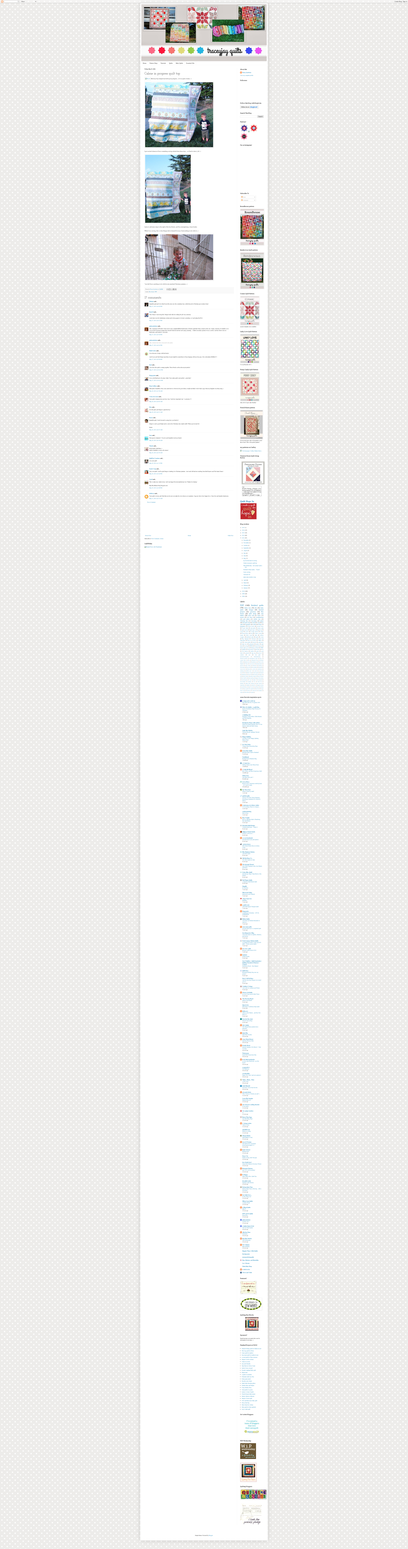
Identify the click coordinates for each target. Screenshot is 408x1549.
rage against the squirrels (249, 688)
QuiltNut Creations (154, 458)
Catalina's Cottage (247, 986)
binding (260, 665)
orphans (248, 685)
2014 (243, 530)
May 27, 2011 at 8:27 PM (155, 320)
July (245, 553)
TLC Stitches (246, 1245)
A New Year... (245, 1081)
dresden (258, 649)
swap (258, 622)
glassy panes (245, 676)
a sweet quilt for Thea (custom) (249, 1357)
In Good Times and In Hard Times (250, 994)
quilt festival (245, 630)
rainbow (242, 655)
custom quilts (247, 642)
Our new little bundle (247, 1227)
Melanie (151, 301)
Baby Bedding (246, 1246)
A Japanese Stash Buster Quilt (249, 882)
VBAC (262, 647)
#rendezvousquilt (243, 658)
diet (244, 672)
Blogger (211, 1535)
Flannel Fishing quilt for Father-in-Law (251, 1348)
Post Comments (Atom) (157, 538)
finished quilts (257, 605)
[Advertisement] (189, 519)
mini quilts (253, 628)
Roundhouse (253, 662)
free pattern (245, 651)
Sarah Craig (152, 469)
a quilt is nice (245, 905)
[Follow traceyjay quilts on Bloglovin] (249, 108)
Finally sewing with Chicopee (249, 1157)
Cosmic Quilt (245, 628)
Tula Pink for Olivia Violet (248, 1366)
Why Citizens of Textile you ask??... (251, 1094)
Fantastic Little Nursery (248, 1182)
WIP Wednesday (246, 1240)
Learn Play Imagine (247, 1098)
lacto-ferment (243, 681)
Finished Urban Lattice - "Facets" (251, 569)
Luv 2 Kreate (245, 1263)
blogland (260, 667)
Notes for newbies (251, 640)
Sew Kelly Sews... (247, 1195)
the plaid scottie (246, 1181)
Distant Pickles (246, 1136)
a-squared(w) (246, 1067)
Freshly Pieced (246, 1045)
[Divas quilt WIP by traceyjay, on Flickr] (179, 147)
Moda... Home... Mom (248, 1080)
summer (260, 690)
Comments (245, 200)
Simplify (244, 886)
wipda (252, 692)
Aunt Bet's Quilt (246, 853)
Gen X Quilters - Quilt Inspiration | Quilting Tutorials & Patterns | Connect (251, 962)
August (246, 550)
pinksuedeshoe (153, 326)
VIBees (260, 640)
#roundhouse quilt (254, 658)
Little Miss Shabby (247, 730)
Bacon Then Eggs (247, 1117)
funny (261, 674)
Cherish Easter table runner (248, 1394)
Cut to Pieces (245, 782)
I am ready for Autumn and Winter (251, 988)
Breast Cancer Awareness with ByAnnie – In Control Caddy (252, 784)
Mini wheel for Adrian (247, 1405)
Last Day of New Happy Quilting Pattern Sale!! (250, 739)
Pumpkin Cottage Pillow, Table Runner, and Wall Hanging (252, 717)
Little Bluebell (246, 1086)
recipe (241, 631)
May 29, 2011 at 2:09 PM (155, 488)
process (259, 653)
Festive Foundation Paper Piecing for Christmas (251, 709)
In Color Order (246, 744)
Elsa (150, 407)
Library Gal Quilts (247, 992)
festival (249, 674)
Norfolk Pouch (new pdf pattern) (250, 839)
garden (252, 651)
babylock (255, 665)
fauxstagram (256, 672)
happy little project (260, 678)
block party (242, 667)
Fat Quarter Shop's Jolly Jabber (251, 723)
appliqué (244, 649)
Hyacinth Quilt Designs (248, 825)
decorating (254, 621)
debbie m (151, 493)
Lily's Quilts (245, 1025)
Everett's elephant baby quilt (249, 1370)
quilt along (252, 614)
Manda (151, 446)
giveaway (253, 612)
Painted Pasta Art (246, 1100)
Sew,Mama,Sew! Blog (248, 933)
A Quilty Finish (246, 1203)
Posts (244, 197)
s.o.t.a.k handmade (247, 838)
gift (241, 676)
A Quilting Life (246, 715)
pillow (257, 644)
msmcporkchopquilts (248, 1257)
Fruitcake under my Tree (248, 1376)
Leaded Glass (243, 660)
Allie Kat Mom (246, 1232)
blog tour (248, 667)
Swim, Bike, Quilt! (247, 872)
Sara (150, 435)
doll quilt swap (246, 622)
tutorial (242, 617)
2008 (243, 596)
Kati (150, 365)
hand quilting (251, 678)
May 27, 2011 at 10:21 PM (156, 370)
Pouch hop (245, 1215)
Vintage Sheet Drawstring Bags (250, 746)
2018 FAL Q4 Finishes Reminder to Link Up (251, 921)
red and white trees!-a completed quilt (251, 928)
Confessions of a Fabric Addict (250, 805)
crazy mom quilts (247, 927)
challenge (242, 671)
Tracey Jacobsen (154, 289)
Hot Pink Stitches (247, 1238)
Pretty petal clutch (246, 1379)
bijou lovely (245, 1005)
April (245, 580)
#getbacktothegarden (244, 656)
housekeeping (244, 680)
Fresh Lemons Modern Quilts (250, 941)
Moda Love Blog (246, 1131)
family (241, 635)
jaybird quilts (246, 796)
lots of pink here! (247, 1162)
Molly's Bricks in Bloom (248, 1396)
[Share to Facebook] (174, 289)
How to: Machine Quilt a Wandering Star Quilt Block (251, 820)
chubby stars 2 (249, 671)
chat (241, 642)
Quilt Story (245, 971)
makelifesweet (246, 1129)
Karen (151, 418)
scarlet (254, 624)
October (246, 545)
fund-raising (255, 674)
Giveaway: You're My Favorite (249, 1087)
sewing (246, 646)
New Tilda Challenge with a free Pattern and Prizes (252, 866)
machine (242, 683)
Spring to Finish (255, 647)
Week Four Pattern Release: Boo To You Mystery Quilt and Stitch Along (252, 725)
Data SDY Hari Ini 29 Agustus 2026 (251, 702)
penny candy (261, 628)
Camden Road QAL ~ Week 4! (250, 827)
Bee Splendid (245, 639)
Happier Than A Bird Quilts (250, 1251)
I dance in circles (246, 1361)
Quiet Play (245, 1033)
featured (262, 672)
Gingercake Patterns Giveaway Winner (251, 1164)
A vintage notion (246, 1123)
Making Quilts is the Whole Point (250, 765)
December (246, 540)
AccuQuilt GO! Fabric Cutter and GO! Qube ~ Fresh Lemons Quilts (251, 943)
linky (256, 635)
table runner (246, 692)
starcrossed (254, 690)
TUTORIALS (245, 1069)
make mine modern (250, 683)
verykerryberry (246, 844)
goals (257, 651)
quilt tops (251, 687)
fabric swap (249, 672)
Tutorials (163, 63)
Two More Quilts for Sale (248, 860)
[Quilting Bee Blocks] (252, 1330)
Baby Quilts (179, 63)
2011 (243, 538)
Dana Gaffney (153, 386)
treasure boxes (260, 626)
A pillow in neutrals (247, 1374)
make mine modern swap (249, 577)
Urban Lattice (251, 626)
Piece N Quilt (245, 818)
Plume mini (244, 1372)
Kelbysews (245, 1011)
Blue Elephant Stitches (248, 852)
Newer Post (148, 535)
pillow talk (251, 615)
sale (249, 655)
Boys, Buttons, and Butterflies (250, 1260)
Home (144, 63)
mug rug (253, 653)
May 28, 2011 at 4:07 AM (155, 401)
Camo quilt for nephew (247, 1353)
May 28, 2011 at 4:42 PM (155, 473)
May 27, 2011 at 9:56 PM (155, 359)
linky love (244, 644)
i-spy (250, 680)
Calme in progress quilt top (250, 563)
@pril (150, 479)
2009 (243, 593)
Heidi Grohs (152, 351)
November (246, 543)
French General (258, 646)
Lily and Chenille (246, 1364)
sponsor (248, 690)
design (260, 624)
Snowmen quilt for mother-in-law (250, 1355)
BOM (251, 646)
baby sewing (248, 665)
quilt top (260, 630)
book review (242, 669)
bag (252, 633)
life (256, 608)
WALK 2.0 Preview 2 (247, 833)
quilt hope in (253, 630)
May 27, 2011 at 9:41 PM (155, 345)
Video (246, 663)
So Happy (245, 1175)
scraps (262, 637)
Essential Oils (190, 63)
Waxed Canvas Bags (247, 1020)
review (247, 631)
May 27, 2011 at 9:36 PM (155, 334)
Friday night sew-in (244, 647)
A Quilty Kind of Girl (248, 1226)
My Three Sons (246, 790)
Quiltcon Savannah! (247, 1000)
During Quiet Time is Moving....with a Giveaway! (251, 1189)
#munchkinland (257, 656)
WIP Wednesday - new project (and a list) (252, 566)
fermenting (244, 674)
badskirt (244, 955)
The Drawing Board (247, 999)
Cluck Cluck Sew (247, 899)
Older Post (230, 535)
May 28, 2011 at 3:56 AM (155, 391)
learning (249, 681)
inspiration (248, 624)
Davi (261, 658)
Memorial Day (255, 660)
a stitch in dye (246, 1269)
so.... (243, 1112)
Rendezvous (246, 662)
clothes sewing (258, 633)
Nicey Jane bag (245, 1403)
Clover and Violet (247, 1272)
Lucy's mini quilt (246, 1409)
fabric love (247, 608)
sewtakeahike (246, 1073)
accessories (252, 663)
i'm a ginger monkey (247, 1111)
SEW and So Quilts (247, 1214)
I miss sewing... (247, 572)
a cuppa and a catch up (248, 701)
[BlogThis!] (170, 289)
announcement (259, 663)
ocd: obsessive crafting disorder (250, 1105)
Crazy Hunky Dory (246, 1387)
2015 (243, 527)
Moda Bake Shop (247, 1266)
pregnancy (242, 626)
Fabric (259, 615)
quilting (256, 687)
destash (254, 642)
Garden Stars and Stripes (248, 1385)
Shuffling (244, 900)
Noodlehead (245, 757)
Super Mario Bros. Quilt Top (249, 1176)
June (245, 555)
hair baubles (244, 678)
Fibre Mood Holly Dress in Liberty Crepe (250, 846)
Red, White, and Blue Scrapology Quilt (252, 771)
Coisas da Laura (153, 396)
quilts (257, 637)
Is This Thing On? (246, 1196)
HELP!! (244, 1209)
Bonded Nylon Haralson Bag (249, 758)
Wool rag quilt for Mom (248, 1351)
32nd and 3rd (246, 574)
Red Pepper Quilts (247, 880)
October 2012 (245, 1221)
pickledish (251, 644)
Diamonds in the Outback (248, 894)
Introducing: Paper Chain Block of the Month (251, 874)
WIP (156, 291)
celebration (259, 669)
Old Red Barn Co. (247, 858)
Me (248, 660)
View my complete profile (246, 75)
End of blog (245, 813)
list (254, 681)
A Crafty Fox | (246, 763)
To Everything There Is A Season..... (251, 807)
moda (253, 622)
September (246, 548)
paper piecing (261, 685)
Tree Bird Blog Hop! (247, 1119)
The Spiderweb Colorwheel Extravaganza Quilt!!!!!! (249, 1144)
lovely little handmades (248, 1059)
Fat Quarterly (246, 1254)
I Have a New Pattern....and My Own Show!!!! (251, 1013)
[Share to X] (172, 289)
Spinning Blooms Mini (248, 1041)
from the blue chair (247, 1019)
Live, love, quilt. (246, 949)
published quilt (250, 637)
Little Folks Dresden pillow (249, 1383)
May (245, 558)
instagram (260, 680)
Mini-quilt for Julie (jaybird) (249, 1407)
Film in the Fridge (247, 892)
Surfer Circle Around (247, 1368)
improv (254, 680)
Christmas (253, 639)
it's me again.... (246, 1106)
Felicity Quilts (246, 919)
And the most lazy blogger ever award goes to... (251, 980)
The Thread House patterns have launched (250, 1027)
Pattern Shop (153, 63)
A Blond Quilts (246, 1207)
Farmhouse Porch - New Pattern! (250, 966)
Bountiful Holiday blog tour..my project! (250, 973)
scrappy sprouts (254, 631)
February (246, 585)
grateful (247, 653)
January (246, 588)
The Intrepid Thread (248, 864)
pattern (262, 621)
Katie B (151, 312)
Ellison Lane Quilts (247, 1201)
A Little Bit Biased (247, 769)
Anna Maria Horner (247, 1039)
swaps (241, 692)
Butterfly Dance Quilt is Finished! (250, 752)
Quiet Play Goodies (247, 1034)
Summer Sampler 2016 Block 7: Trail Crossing (251, 1047)
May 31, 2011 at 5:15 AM (155, 498)
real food (257, 688)
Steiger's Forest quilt (247, 1398)
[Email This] (167, 289)
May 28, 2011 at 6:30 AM (155, 440)
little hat (260, 681)
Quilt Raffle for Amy (247, 1137)
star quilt (258, 655)
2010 (243, 591)
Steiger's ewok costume (248, 1359)
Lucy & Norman (246, 1142)
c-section (254, 669)
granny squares (253, 676)
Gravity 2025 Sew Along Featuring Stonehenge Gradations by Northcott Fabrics (251, 799)
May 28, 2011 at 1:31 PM (155, 463)
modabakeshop (260, 617)
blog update (254, 667)
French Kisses (245, 633)
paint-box (254, 685)
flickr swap (249, 635)
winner (262, 631)
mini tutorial (259, 683)
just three (249, 617)
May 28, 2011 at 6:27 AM (155, 430)
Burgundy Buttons (247, 1168)
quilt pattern (246, 619)
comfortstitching (246, 811)
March (245, 583)
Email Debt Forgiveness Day (249, 1055)
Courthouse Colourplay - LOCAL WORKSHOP (250, 913)
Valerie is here (245, 1125)
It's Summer (245, 888)
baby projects (251, 649)
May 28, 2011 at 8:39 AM (155, 452)
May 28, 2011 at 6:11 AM (155, 412)
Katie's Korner (246, 1150)
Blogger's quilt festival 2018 (249, 950)
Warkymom (245, 1053)
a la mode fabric (246, 1092)
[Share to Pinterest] (176, 289)
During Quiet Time (247, 1187)
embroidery (261, 642)
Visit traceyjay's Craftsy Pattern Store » (252, 451)
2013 (243, 533)
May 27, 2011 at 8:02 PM (155, 306)
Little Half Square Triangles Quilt (250, 906)
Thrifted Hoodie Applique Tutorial (250, 732)
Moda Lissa (245, 776)
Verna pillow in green (247, 1390)
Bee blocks (151, 291)
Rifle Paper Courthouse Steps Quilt (250, 1006)
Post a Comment (151, 502)
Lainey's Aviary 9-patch (248, 1392)
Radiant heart (245, 1151)
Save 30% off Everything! (248, 1170)
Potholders (245, 1234)
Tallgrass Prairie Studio (248, 832)
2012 (243, 535)
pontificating (244, 687)
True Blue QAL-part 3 (247, 777)
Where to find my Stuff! (248, 791)
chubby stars (257, 619)
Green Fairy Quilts (247, 751)
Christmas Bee (244, 621)
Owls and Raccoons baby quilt (249, 1400)
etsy (263, 649)
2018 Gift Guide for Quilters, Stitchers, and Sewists (251, 935)
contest (255, 671)
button (248, 669)
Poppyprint (152, 375)
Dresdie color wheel (247, 1381)
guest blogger (261, 676)
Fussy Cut (245, 1156)
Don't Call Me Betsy (247, 978)
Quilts (171, 63)
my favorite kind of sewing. (250, 560)
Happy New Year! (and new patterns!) (251, 1075)
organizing (242, 685)
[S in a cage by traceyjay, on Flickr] (179, 280)
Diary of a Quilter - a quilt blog (250, 707)
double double (245, 956)
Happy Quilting (246, 737)
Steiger (251, 610)
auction (241, 665)
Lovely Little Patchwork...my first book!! (250, 1061)
